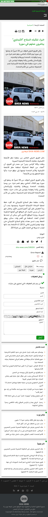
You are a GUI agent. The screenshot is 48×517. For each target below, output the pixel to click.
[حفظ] (23, 31)
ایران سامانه (14, 514)
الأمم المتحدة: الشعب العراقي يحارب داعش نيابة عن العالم (24, 434)
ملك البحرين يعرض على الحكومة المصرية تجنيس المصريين (23, 427)
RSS (15, 486)
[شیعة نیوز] (24, 1)
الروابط (21, 481)
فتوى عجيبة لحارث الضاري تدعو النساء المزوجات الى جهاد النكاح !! (24, 464)
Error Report (36, 252)
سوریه (32, 270)
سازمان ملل (28, 266)
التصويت (6, 481)
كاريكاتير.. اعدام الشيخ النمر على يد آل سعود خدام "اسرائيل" (23, 431)
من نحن (44, 481)
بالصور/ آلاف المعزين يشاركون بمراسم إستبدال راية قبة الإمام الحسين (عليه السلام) (23, 470)
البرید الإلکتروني (39, 300)
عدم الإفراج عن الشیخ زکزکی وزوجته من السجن (27, 372)
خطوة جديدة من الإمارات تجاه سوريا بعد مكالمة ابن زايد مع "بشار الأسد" (23, 391)
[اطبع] (16, 31)
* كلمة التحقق (40, 308)
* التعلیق (41, 320)
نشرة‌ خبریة (23, 486)
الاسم (42, 293)
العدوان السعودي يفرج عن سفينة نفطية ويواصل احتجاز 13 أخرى (24, 384)
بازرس (40, 270)
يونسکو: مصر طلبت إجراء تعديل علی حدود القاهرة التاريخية (23, 352)
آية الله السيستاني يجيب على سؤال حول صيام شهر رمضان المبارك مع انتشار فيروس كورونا (24, 378)
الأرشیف (28, 481)
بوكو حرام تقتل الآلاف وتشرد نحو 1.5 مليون (29, 420)
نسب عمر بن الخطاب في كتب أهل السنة (30, 423)
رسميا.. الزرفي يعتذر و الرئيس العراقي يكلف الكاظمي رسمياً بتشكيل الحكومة (24, 404)
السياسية (30, 25)
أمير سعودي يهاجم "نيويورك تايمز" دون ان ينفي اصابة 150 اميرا (23, 397)
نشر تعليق (36, 260)
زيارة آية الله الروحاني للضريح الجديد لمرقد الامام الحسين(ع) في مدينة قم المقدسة (23, 457)
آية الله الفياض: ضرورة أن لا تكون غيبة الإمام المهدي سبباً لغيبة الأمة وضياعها (23, 367)
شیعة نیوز (22, 270)
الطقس (13, 481)
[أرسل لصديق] (19, 31)
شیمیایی (17, 266)
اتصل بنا (36, 481)
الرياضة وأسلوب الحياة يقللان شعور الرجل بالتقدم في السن (24, 355)
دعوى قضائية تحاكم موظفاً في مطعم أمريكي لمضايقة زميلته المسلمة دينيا (24, 361)
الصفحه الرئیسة (39, 25)
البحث (32, 486)
